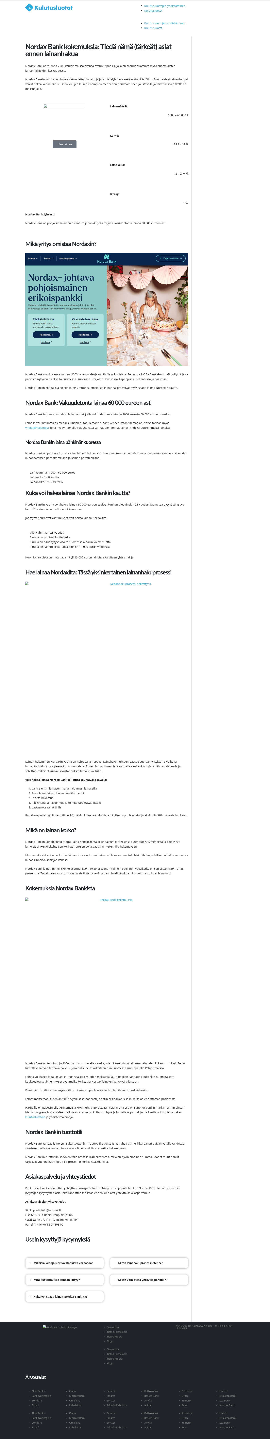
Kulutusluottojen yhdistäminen (164, 6)
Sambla (111, 1391)
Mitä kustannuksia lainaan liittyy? (57, 1280)
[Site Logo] (59, 7)
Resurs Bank (151, 1396)
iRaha (72, 1391)
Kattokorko (151, 1391)
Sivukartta (113, 1327)
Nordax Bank (227, 1405)
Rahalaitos (75, 1405)
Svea (184, 1405)
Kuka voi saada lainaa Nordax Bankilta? (60, 1296)
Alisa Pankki (38, 1391)
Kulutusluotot (153, 10)
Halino (223, 1391)
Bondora (37, 1400)
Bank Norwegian (41, 1396)
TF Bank (186, 1400)
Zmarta (111, 1396)
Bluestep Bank (227, 1396)
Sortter (111, 1400)
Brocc (185, 1396)
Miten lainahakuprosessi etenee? (140, 1263)
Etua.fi (35, 1405)
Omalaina (74, 1400)
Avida (147, 1405)
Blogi (109, 1341)
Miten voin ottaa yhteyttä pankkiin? (143, 1280)
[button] (161, 18)
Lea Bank (224, 1400)
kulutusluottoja (35, 1117)
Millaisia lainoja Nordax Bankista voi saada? (63, 1263)
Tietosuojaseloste (117, 1332)
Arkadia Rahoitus (117, 1405)
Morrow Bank (77, 1396)
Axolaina (187, 1391)
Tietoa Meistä (115, 1336)
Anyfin (148, 1400)
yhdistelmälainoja (37, 428)
